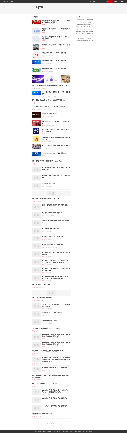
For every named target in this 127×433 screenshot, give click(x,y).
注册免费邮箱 (116, 1)
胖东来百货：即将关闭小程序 (50, 228)
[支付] (103, 1)
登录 (110, 1)
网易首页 (4, 1)
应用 (7, 1)
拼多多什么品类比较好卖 (49, 113)
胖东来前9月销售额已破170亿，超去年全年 (54, 367)
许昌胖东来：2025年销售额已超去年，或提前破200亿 (47, 351)
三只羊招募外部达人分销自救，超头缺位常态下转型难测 (48, 100)
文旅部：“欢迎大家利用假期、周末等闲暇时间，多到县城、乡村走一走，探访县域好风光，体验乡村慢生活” (85, 40)
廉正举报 (86, 431)
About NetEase (49, 431)
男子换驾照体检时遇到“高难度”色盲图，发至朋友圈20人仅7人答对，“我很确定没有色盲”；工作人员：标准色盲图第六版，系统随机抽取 (85, 36)
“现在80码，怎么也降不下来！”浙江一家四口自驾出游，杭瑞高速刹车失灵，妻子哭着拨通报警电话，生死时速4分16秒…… (85, 26)
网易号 (43, 25)
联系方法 (58, 431)
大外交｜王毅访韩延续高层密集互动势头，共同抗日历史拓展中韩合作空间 (85, 19)
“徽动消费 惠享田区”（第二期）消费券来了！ (55, 53)
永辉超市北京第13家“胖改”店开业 (42, 414)
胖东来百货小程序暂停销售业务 (41, 284)
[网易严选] (99, 1)
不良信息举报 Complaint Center (78, 431)
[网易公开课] (94, 1)
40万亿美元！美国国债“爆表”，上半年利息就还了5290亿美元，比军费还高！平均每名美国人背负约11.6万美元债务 (85, 31)
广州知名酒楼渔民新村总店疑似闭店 (83, 38)
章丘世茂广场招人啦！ (48, 183)
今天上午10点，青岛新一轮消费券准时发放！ (55, 153)
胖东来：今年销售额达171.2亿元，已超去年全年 (46, 383)
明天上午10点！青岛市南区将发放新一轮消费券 (56, 145)
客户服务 (66, 431)
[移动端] (90, 1)
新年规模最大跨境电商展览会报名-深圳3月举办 (45, 198)
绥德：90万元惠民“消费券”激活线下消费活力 (55, 205)
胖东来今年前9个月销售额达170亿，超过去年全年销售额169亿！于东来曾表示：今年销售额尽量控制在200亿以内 (56, 359)
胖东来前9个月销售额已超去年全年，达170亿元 (46, 328)
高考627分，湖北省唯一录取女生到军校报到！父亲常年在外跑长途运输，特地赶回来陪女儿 (85, 22)
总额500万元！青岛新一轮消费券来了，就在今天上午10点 (48, 161)
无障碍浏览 (12, 1)
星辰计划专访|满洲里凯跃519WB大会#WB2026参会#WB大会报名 (51, 85)
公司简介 (54, 431)
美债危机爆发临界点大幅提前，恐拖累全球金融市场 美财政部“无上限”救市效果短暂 (85, 29)
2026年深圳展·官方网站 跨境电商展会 (43, 297)
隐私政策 (70, 431)
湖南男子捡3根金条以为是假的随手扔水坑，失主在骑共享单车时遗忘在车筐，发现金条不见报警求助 (85, 24)
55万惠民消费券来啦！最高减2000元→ (53, 213)
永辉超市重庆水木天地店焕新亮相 (52, 312)
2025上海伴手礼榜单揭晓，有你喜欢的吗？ (54, 398)
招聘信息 (62, 431)
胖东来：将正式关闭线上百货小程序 (52, 236)
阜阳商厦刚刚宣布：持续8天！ (51, 320)
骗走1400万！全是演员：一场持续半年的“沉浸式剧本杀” (85, 33)
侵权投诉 (90, 431)
